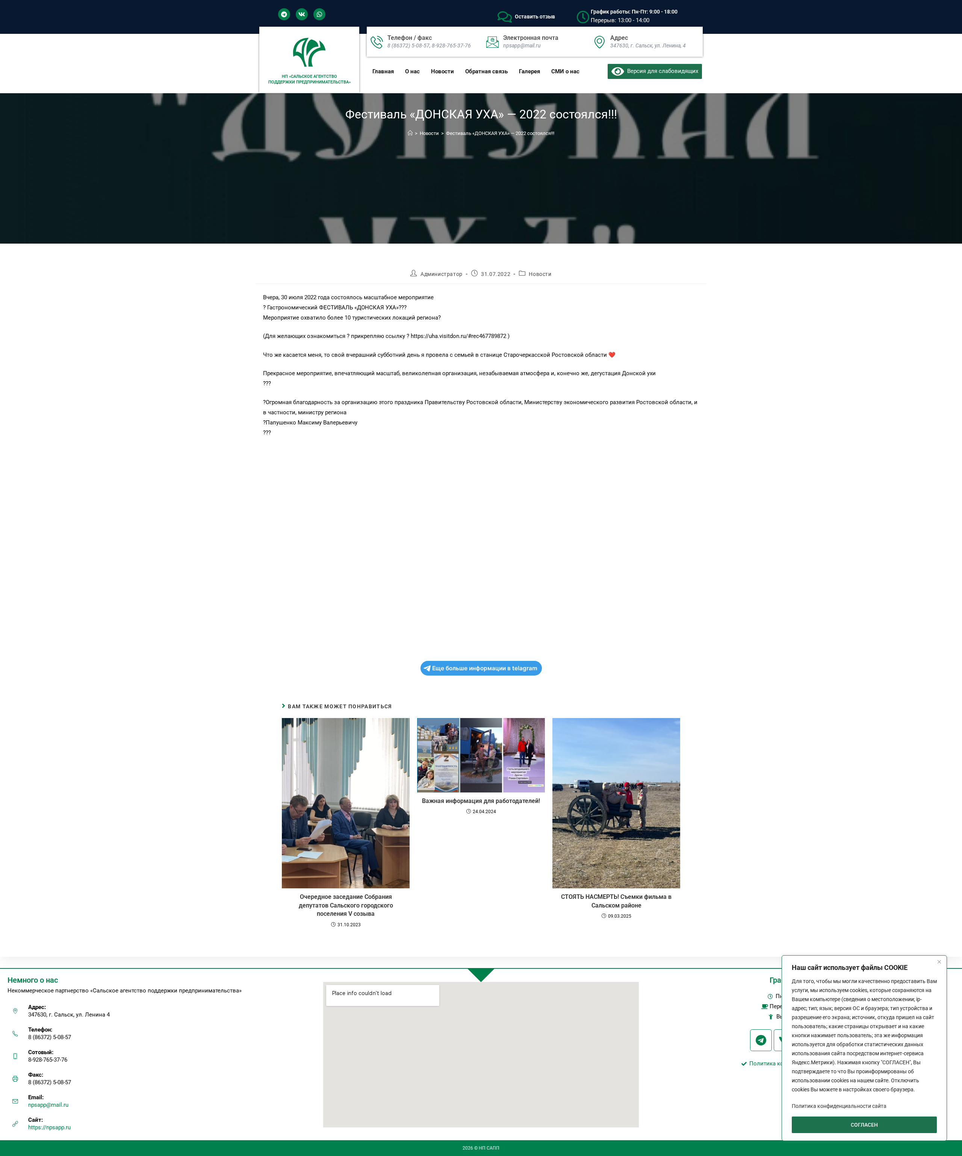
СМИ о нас (565, 71)
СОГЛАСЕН (864, 1125)
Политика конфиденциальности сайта (839, 1106)
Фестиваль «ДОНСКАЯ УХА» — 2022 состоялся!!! (500, 133)
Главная (383, 71)
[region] (864, 1048)
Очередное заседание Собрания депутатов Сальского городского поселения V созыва (346, 905)
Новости (442, 71)
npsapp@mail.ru (48, 1104)
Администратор (441, 274)
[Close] (939, 961)
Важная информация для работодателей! (481, 801)
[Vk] (302, 14)
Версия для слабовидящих (661, 71)
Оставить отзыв (535, 17)
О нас (412, 71)
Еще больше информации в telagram (484, 668)
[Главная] (410, 133)
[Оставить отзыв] (504, 17)
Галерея (529, 71)
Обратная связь (486, 71)
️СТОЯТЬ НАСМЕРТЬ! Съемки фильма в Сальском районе (616, 901)
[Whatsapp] (319, 14)
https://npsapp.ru (49, 1127)
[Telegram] (284, 14)
